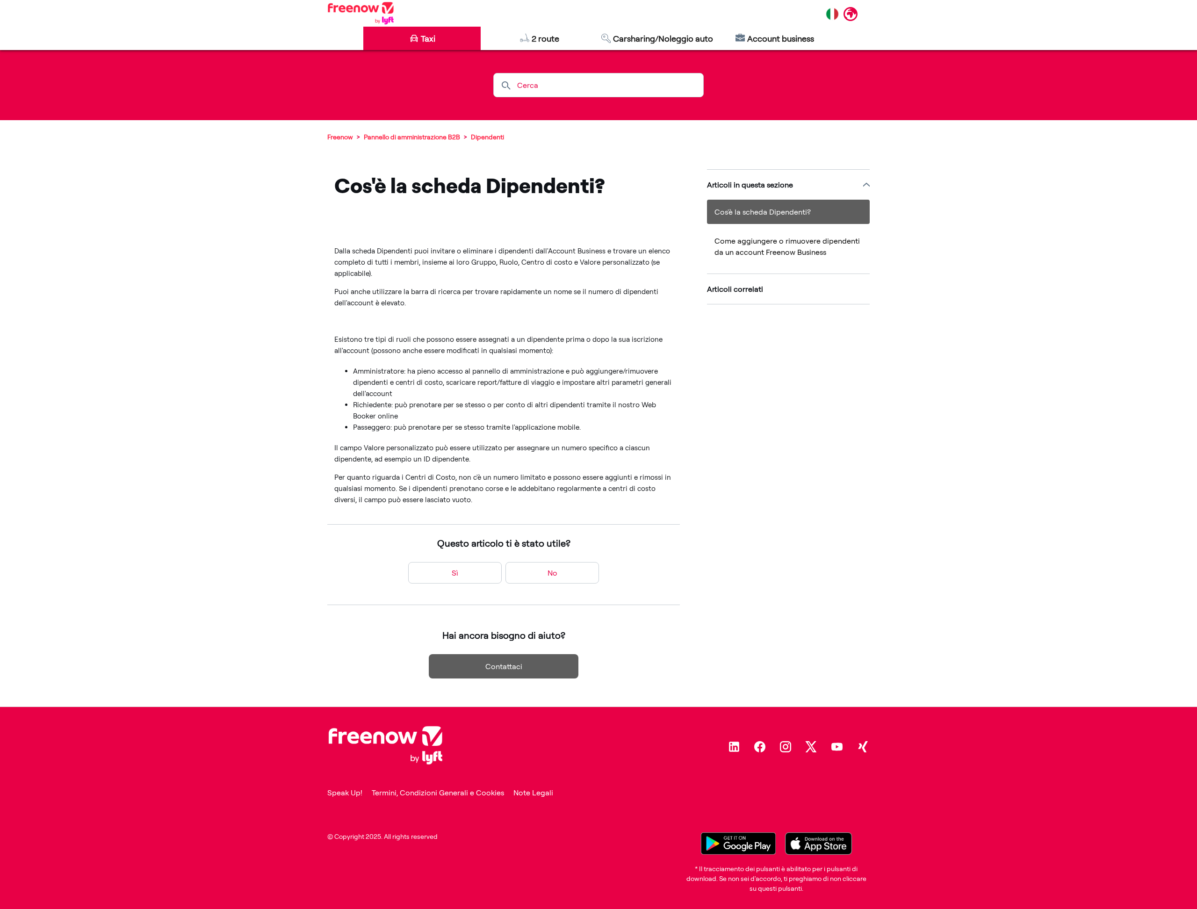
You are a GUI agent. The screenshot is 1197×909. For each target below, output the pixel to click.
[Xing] (863, 747)
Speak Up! (344, 792)
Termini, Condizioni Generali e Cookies (438, 792)
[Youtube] (837, 747)
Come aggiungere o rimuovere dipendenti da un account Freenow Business (787, 246)
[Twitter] (811, 747)
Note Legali (533, 792)
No (552, 572)
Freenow (340, 137)
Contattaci (503, 666)
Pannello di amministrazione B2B (412, 137)
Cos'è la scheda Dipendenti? (762, 211)
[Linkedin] (734, 747)
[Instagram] (786, 747)
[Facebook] (760, 747)
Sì (455, 572)
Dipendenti (487, 137)
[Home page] (360, 13)
